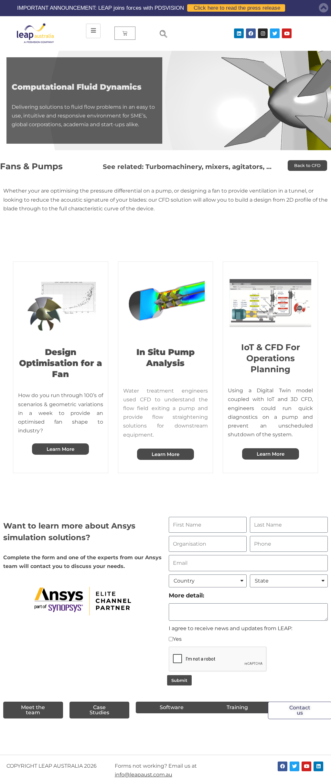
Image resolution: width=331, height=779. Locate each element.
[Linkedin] (239, 33)
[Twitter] (275, 33)
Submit (179, 680)
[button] (160, 34)
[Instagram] (263, 33)
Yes (177, 639)
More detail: (186, 595)
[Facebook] (251, 33)
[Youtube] (287, 33)
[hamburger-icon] (93, 31)
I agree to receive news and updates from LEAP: (230, 628)
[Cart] (124, 33)
